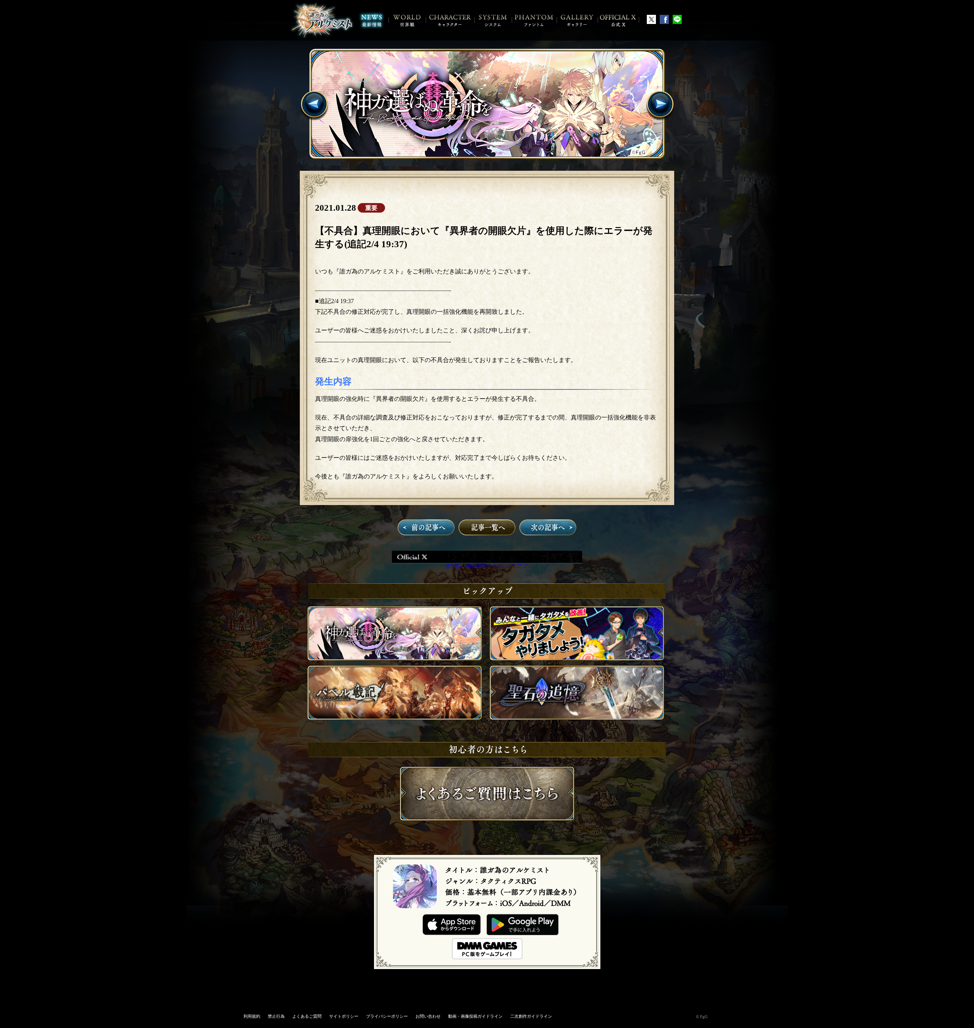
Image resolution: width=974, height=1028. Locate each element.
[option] (487, 103)
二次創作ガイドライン (531, 1016)
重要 (371, 208)
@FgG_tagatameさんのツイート (487, 565)
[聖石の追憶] (577, 718)
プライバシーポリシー (387, 1016)
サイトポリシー (343, 1016)
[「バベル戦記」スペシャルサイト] (394, 718)
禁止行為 (276, 1016)
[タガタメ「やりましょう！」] (577, 658)
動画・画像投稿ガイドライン (475, 1016)
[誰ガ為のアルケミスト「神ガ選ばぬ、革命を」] (487, 103)
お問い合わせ (428, 1016)
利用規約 (252, 1016)
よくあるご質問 (306, 1016)
